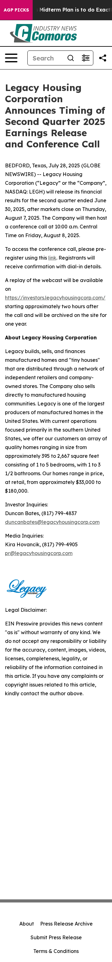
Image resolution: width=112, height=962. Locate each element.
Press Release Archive (66, 924)
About (26, 924)
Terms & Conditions (56, 951)
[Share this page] (102, 58)
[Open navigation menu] (11, 58)
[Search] (70, 58)
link (52, 258)
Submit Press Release (56, 937)
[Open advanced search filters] (85, 58)
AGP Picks (16, 10)
